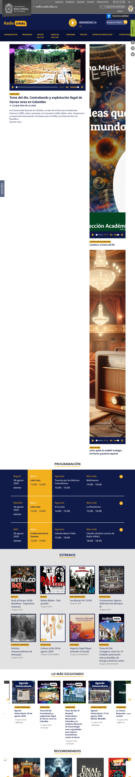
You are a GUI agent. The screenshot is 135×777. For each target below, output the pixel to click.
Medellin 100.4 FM (56, 36)
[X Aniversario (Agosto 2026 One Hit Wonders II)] (111, 580)
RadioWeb (71, 35)
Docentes (90, 2)
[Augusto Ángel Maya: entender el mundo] (82, 628)
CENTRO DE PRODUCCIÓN (102, 35)
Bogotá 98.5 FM (42, 36)
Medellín (18, 503)
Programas (27, 35)
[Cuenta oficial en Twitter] (117, 2)
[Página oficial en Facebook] (114, 2)
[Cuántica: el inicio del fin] (108, 141)
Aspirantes (59, 2)
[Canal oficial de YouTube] (120, 2)
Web (15, 529)
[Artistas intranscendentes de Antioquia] (23, 628)
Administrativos (103, 2)
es (129, 2)
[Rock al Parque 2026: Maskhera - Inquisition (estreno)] (23, 580)
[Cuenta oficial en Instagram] (123, 2)
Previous (6, 698)
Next (128, 698)
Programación (11, 35)
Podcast (84, 35)
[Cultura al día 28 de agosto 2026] (53, 628)
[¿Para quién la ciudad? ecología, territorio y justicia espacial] (108, 347)
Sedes (120, 11)
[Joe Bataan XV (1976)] (82, 580)
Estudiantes (70, 2)
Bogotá (17, 476)
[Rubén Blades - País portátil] (53, 580)
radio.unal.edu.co (46, 6)
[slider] (37, 87)
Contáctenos (125, 35)
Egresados (81, 2)
